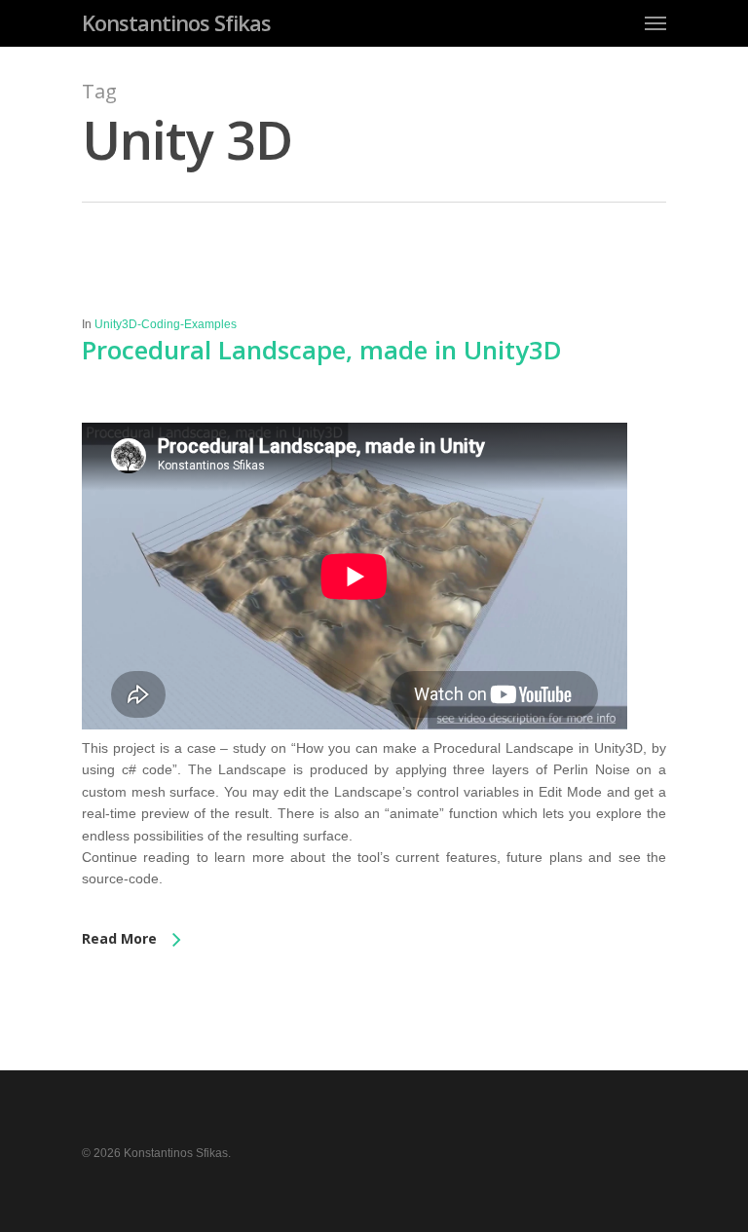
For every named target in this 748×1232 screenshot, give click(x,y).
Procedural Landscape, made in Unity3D (322, 349)
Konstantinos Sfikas (176, 22)
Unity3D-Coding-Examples (165, 324)
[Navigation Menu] (655, 22)
